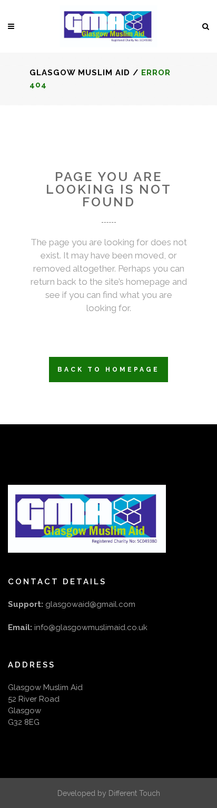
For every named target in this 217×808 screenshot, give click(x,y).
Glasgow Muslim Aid (79, 72)
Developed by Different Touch (108, 793)
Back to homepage (108, 369)
